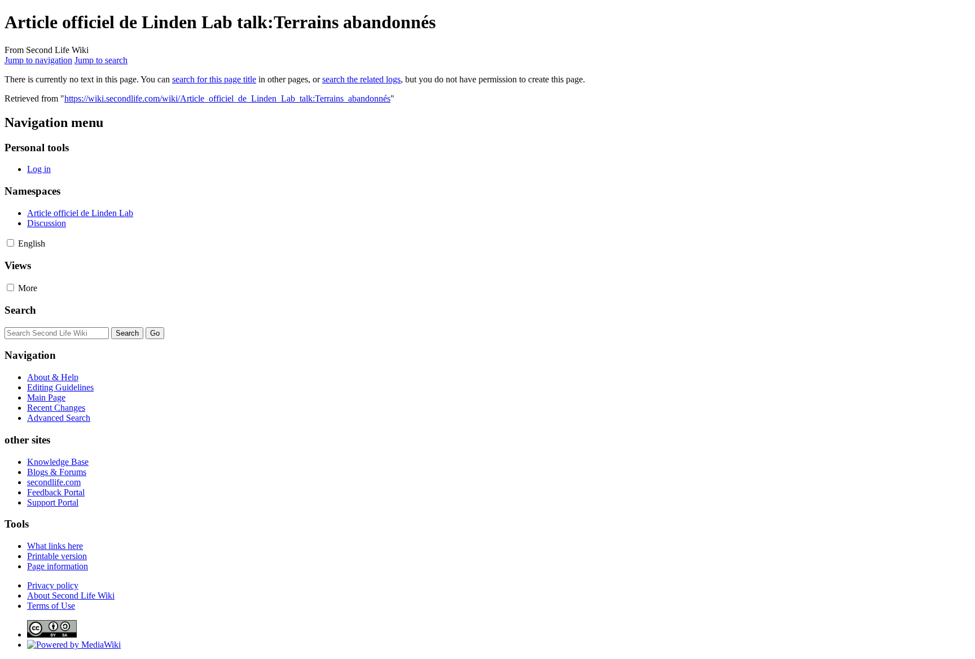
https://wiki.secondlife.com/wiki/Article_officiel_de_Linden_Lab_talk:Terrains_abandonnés (227, 98)
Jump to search (101, 60)
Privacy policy (52, 585)
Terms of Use (51, 605)
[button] (10, 243)
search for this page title (214, 79)
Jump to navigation (38, 60)
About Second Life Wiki (71, 595)
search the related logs (361, 79)
